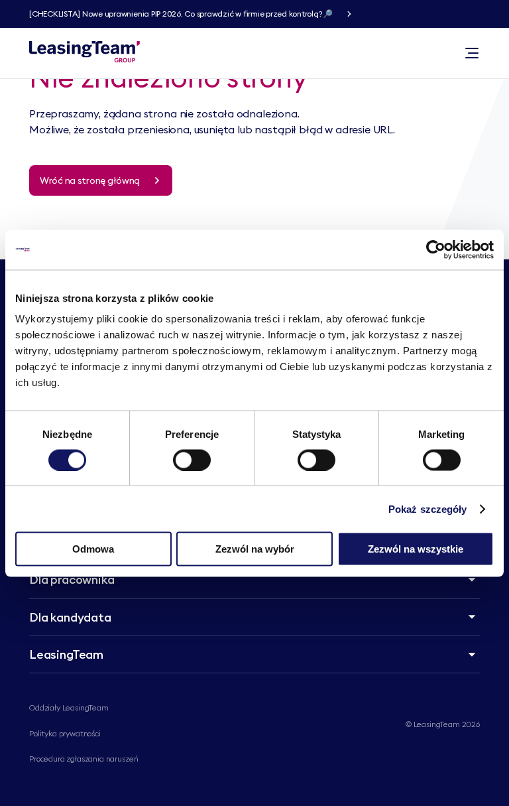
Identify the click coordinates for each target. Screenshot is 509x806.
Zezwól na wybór (254, 549)
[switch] (192, 459)
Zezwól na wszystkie (415, 549)
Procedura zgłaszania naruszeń (83, 759)
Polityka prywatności (65, 733)
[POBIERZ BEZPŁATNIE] (349, 14)
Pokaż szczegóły (427, 508)
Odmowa (93, 549)
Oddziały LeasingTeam (69, 707)
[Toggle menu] (472, 53)
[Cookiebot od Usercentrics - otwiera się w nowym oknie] (436, 249)
